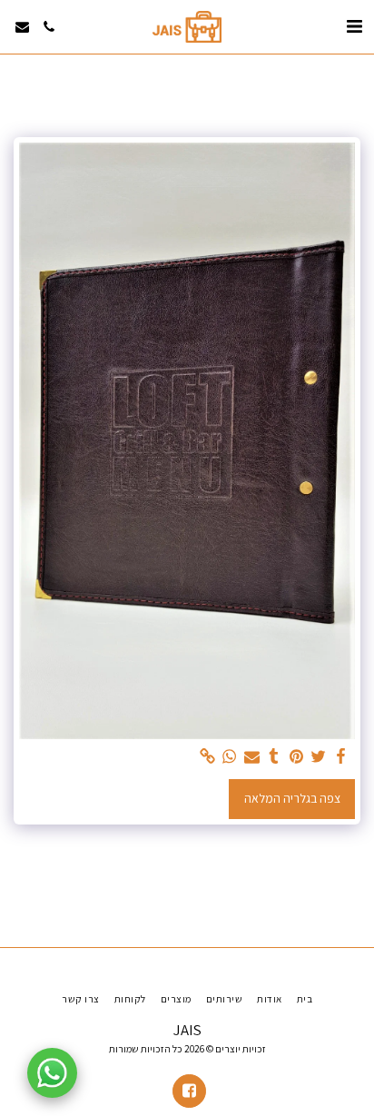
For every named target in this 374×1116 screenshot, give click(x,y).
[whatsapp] (229, 756)
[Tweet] (318, 756)
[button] (354, 26)
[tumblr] (274, 756)
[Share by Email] (252, 756)
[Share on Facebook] (341, 756)
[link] (208, 756)
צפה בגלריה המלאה (292, 798)
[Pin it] (297, 756)
